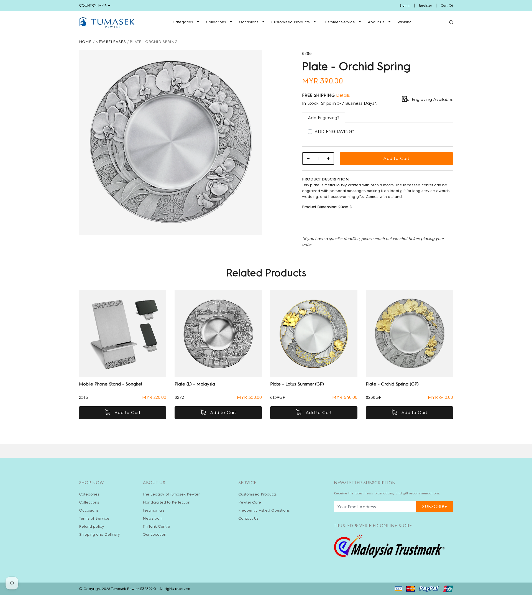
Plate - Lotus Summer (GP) (297, 384)
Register (425, 5)
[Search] (451, 22)
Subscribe (434, 506)
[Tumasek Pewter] (106, 22)
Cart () (447, 5)
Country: (88, 5)
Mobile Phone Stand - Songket (110, 384)
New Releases (110, 41)
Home (85, 41)
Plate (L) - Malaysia (195, 384)
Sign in (405, 5)
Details (343, 95)
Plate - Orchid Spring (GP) (392, 384)
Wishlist (404, 22)
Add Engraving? (334, 131)
